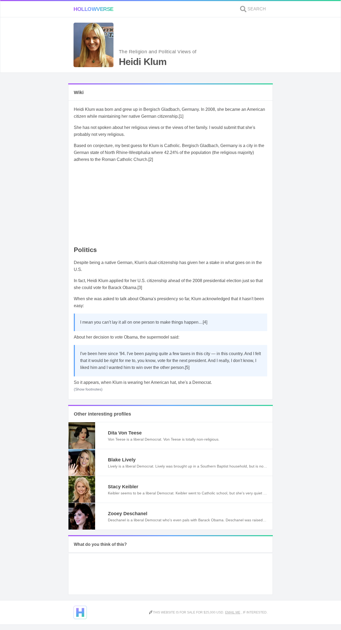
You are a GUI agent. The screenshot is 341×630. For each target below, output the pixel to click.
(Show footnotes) (88, 389)
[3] (139, 287)
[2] (150, 159)
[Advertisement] (170, 204)
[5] (187, 367)
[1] (181, 116)
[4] (205, 322)
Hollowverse (93, 9)
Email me (232, 612)
